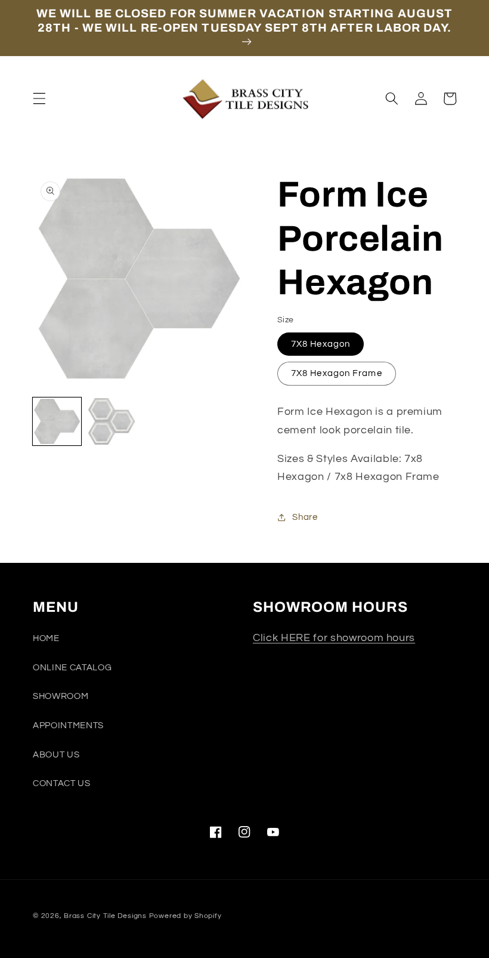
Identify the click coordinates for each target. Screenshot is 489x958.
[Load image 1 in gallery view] (57, 422)
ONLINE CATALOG (72, 667)
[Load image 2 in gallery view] (112, 422)
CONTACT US (62, 783)
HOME (46, 638)
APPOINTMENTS (68, 725)
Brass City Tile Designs (105, 916)
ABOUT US (56, 754)
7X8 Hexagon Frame (336, 373)
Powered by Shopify (185, 916)
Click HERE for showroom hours (334, 638)
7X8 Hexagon (320, 344)
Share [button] (304, 517)
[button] (39, 98)
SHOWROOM (60, 696)
